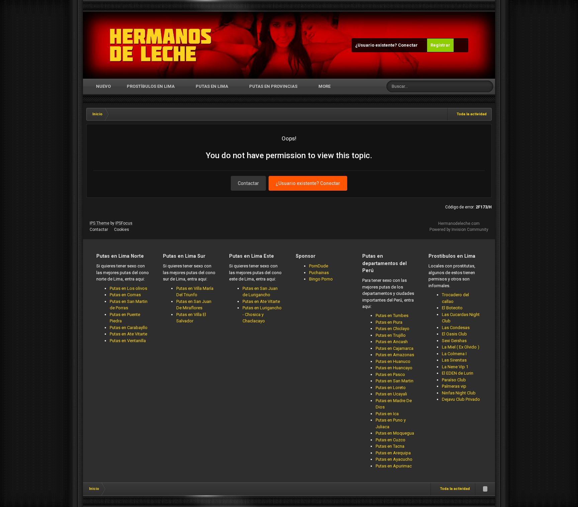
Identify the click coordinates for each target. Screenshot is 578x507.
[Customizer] (461, 45)
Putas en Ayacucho (394, 459)
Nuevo (103, 86)
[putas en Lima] (161, 45)
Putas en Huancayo (394, 367)
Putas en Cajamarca (394, 348)
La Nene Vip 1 (455, 366)
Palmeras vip (454, 386)
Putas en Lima (212, 86)
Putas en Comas (125, 294)
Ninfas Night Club (459, 392)
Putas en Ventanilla (128, 340)
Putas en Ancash (392, 341)
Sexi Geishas (454, 340)
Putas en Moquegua (395, 433)
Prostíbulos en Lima (151, 86)
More (324, 86)
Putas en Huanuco (393, 361)
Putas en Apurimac (394, 465)
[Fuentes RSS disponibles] (485, 489)
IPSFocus (123, 223)
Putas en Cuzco (390, 439)
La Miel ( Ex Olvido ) (460, 347)
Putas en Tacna (390, 446)
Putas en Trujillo (391, 335)
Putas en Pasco (390, 374)
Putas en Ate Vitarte (128, 333)
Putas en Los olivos (128, 288)
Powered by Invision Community (458, 229)
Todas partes (460, 86)
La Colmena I (454, 353)
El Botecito (452, 307)
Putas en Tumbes (392, 315)
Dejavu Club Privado (461, 399)
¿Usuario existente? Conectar (387, 45)
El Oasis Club (454, 333)
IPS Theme (99, 223)
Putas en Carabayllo (129, 327)
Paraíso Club (454, 379)
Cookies (121, 229)
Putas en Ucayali (391, 393)
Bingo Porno (321, 278)
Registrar (440, 45)
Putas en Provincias (273, 86)
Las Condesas (456, 327)
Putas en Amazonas (395, 354)
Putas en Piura (389, 322)
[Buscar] (487, 86)
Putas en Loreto (391, 387)
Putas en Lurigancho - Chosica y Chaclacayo (262, 314)
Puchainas (319, 272)
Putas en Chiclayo (392, 328)
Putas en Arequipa (393, 452)
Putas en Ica (387, 413)
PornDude (318, 265)
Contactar (248, 183)
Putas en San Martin (394, 380)
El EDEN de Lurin (457, 373)
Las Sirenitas (454, 360)
